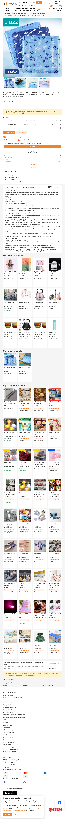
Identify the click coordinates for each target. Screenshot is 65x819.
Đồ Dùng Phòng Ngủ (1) (10, 179)
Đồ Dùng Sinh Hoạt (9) (10, 175)
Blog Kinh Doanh (7, 725)
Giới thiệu (5, 722)
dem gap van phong (28, 683)
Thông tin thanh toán (8, 732)
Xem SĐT (33, 167)
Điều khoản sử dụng (8, 730)
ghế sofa (44, 683)
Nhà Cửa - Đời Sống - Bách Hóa (20, 13)
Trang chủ (7, 13)
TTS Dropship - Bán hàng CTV (11, 760)
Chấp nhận (7, 814)
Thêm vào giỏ (22, 132)
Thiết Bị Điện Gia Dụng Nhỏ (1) (12, 181)
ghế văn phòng (40, 5)
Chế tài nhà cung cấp (9, 735)
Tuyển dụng (6, 727)
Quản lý (16, 814)
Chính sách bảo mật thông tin (11, 742)
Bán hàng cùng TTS (56, 5)
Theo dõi (33, 164)
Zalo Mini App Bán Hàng (9, 764)
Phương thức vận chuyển (10, 709)
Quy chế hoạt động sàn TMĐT (11, 755)
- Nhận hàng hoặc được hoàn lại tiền (20, 137)
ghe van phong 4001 (47, 685)
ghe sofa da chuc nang (29, 682)
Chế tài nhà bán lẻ (8, 737)
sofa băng (25, 685)
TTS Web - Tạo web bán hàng (11, 762)
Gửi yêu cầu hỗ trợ (8, 702)
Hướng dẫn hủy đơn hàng (10, 707)
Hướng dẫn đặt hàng (8, 705)
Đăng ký (57, 3)
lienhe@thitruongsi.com (20, 714)
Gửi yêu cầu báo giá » (53, 664)
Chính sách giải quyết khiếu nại (11, 747)
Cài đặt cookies (7, 744)
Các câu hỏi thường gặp (9, 700)
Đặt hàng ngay (9, 132)
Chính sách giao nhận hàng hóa (11, 749)
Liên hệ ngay (32, 146)
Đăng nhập (58, 1)
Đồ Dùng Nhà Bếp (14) (10, 174)
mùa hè (5, 685)
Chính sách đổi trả (8, 712)
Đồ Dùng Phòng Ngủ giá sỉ (38, 13)
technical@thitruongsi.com (19, 717)
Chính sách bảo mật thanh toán (11, 739)
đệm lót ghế (32, 5)
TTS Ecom (6, 767)
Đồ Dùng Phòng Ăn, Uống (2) (12, 177)
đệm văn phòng (23, 5)
